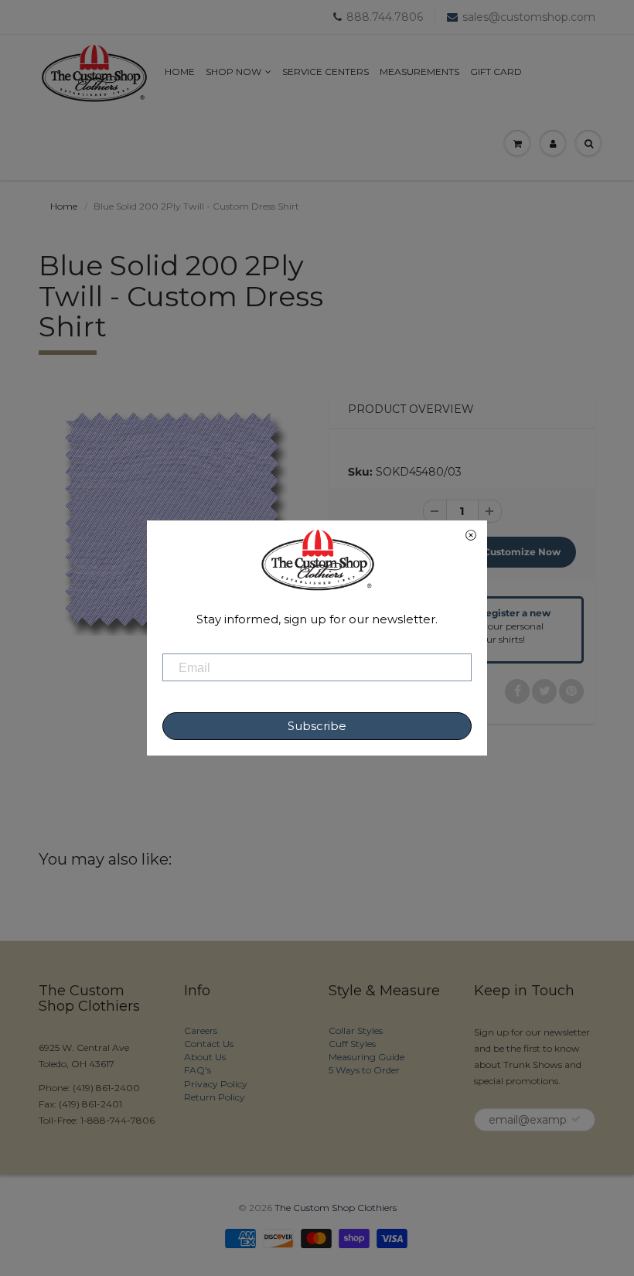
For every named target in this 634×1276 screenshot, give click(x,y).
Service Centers (325, 71)
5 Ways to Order (364, 1070)
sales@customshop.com (528, 17)
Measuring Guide (366, 1057)
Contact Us (208, 1043)
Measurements (419, 71)
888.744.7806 (384, 17)
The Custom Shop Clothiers (335, 1207)
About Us (205, 1057)
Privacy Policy (215, 1084)
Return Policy (214, 1097)
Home (180, 71)
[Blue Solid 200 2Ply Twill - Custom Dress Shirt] (172, 519)
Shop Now (233, 71)
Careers (200, 1030)
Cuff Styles (352, 1043)
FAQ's (197, 1070)
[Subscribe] (576, 1119)
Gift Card (496, 71)
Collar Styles (356, 1030)
